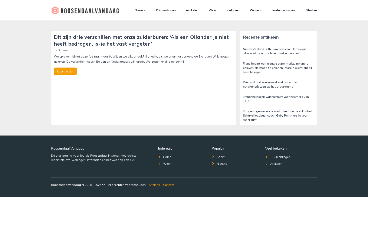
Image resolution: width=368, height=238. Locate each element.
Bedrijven (233, 10)
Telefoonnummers (283, 10)
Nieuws (140, 10)
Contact (168, 185)
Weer (212, 10)
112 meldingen (280, 157)
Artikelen (192, 10)
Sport (220, 157)
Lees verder (65, 71)
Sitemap (154, 185)
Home (167, 157)
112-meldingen (165, 10)
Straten (311, 10)
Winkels (255, 10)
